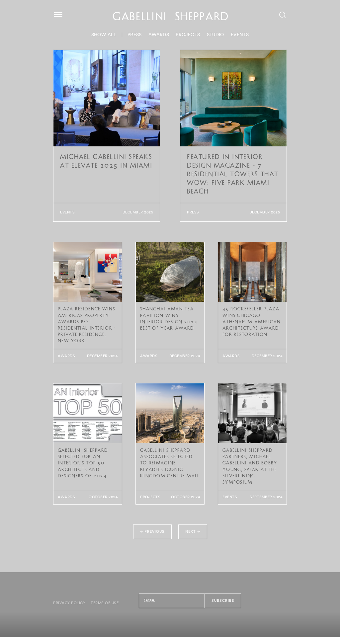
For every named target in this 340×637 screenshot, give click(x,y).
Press (135, 35)
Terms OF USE (105, 603)
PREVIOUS (152, 531)
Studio (215, 35)
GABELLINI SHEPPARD (171, 17)
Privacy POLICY (69, 603)
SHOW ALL (104, 35)
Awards (158, 35)
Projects (188, 35)
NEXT (192, 531)
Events (240, 35)
